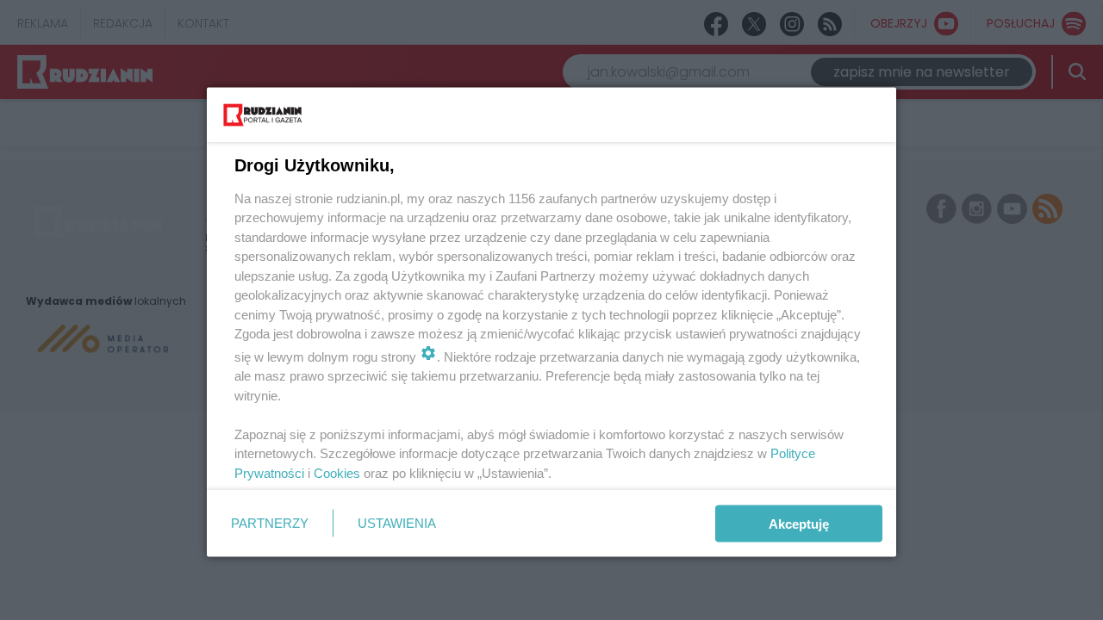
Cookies (337, 472)
